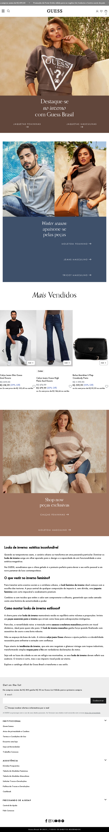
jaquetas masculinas (82, 124)
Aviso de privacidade (92, 713)
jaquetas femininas (27, 124)
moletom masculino (52, 530)
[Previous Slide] (3, 350)
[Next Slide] (105, 350)
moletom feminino (75, 244)
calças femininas (52, 515)
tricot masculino (75, 275)
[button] (8, 11)
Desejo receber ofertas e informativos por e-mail (28, 708)
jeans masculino (76, 259)
